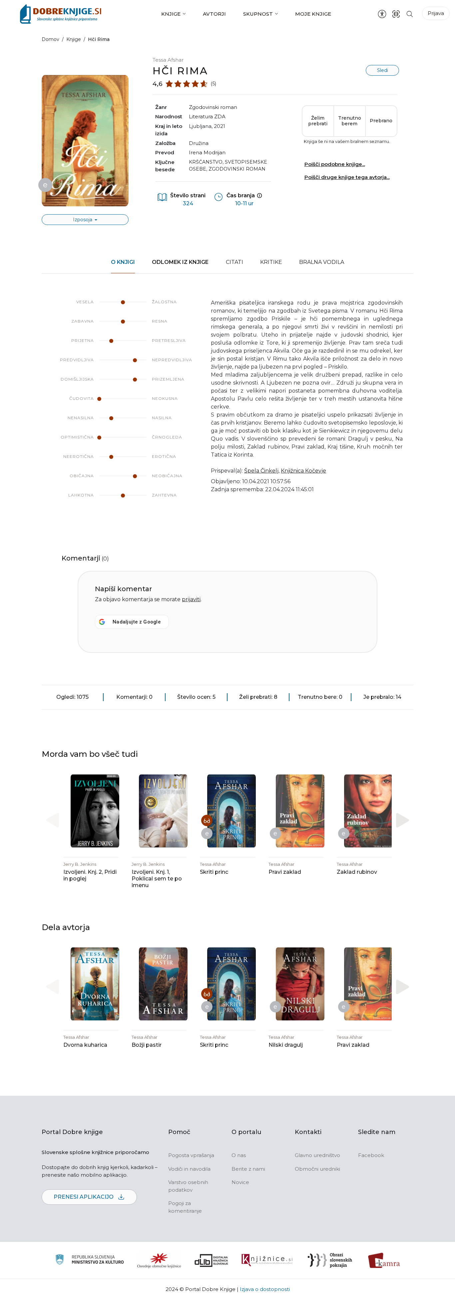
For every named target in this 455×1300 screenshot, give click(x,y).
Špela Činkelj (261, 471)
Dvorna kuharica (85, 1045)
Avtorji (214, 14)
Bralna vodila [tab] (321, 262)
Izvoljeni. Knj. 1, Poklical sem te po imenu (157, 878)
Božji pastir (147, 1045)
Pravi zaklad (284, 872)
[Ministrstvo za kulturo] (89, 1260)
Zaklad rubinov (357, 872)
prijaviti (191, 599)
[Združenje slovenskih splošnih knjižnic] (267, 1260)
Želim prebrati (317, 121)
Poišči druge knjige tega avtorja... (347, 177)
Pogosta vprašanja (191, 1155)
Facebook (371, 1155)
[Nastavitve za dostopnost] (382, 14)
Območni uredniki (317, 1169)
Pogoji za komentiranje (185, 1207)
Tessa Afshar (168, 60)
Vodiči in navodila (189, 1169)
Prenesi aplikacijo (84, 1197)
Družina (199, 143)
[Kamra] (384, 1260)
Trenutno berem (349, 121)
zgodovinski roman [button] (213, 107)
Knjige (171, 14)
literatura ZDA (207, 116)
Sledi (382, 70)
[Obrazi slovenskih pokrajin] (329, 1260)
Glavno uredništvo (317, 1155)
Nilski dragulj (285, 1045)
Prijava (436, 13)
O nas (238, 1155)
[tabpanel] (227, 405)
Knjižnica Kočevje (303, 471)
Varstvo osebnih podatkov (188, 1186)
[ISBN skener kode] (396, 14)
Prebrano (381, 121)
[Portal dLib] (211, 1260)
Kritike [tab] (271, 262)
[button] (402, 819)
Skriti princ (214, 872)
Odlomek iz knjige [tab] (180, 262)
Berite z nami (248, 1169)
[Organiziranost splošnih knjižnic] (159, 1260)
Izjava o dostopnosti (265, 1289)
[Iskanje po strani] (410, 14)
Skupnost (258, 14)
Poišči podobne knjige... (334, 164)
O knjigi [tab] (123, 262)
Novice (240, 1182)
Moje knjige (313, 14)
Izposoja (83, 220)
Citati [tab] (234, 262)
